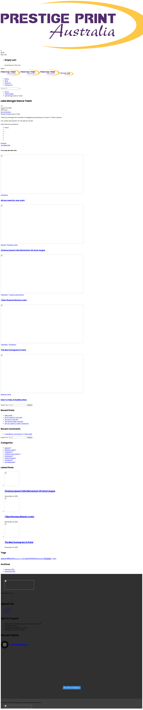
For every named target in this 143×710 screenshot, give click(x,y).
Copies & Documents (16, 295)
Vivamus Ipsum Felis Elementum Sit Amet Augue (23, 250)
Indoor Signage (10, 458)
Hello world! (8, 415)
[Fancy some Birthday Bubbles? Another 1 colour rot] (125, 659)
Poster (47, 558)
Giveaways (8, 456)
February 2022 (9, 569)
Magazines (40, 559)
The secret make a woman (14, 422)
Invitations (4, 195)
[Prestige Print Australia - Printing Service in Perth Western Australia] (11, 75)
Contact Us (8, 85)
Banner (11, 558)
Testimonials (9, 94)
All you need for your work (13, 200)
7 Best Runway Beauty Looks (14, 300)
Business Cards (12, 245)
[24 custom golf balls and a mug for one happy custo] (53, 657)
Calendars (4, 295)
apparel (4, 558)
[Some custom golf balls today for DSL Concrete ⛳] (18, 657)
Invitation (32, 558)
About (7, 611)
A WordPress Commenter (13, 434)
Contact (7, 613)
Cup (25, 558)
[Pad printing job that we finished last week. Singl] (89, 656)
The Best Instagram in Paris (13, 350)
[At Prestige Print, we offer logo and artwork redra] (18, 676)
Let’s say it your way (11, 419)
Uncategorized (10, 462)
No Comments (6, 112)
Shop (6, 81)
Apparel (3, 245)
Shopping (8, 609)
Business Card (18, 559)
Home (7, 79)
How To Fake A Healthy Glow (14, 400)
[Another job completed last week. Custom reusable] (53, 674)
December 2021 (10, 571)
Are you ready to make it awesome (17, 424)
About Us (8, 83)
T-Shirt (53, 559)
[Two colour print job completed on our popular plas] (89, 674)
